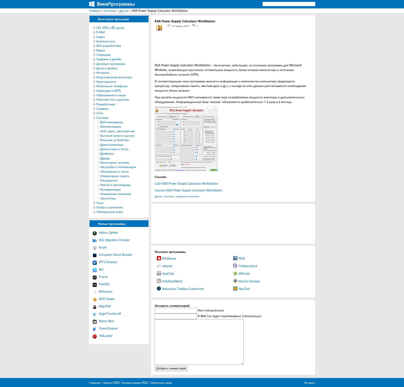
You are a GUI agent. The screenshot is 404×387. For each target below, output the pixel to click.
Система (110, 10)
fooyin (103, 247)
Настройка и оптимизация (118, 167)
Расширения (109, 180)
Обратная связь (160, 382)
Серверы (102, 108)
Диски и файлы (106, 68)
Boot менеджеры (111, 122)
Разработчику (105, 104)
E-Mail (100, 32)
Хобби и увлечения (109, 207)
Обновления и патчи (114, 171)
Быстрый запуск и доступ (117, 135)
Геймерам (103, 54)
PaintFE (104, 284)
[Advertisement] (233, 48)
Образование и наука (111, 95)
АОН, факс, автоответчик (117, 131)
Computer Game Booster (115, 254)
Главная (94, 10)
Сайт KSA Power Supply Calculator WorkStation (186, 183)
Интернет (102, 72)
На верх (309, 382)
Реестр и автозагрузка (115, 185)
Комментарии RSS (135, 382)
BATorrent (105, 291)
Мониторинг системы (114, 162)
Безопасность (105, 41)
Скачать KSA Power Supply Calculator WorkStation (188, 190)
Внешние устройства (114, 140)
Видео (100, 50)
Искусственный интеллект (114, 77)
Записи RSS (111, 382)
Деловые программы (110, 63)
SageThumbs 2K (110, 313)
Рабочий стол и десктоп (112, 99)
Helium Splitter (108, 232)
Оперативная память (114, 176)
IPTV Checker (108, 262)
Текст (100, 203)
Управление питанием (115, 194)
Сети (99, 113)
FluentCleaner (108, 328)
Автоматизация (110, 126)
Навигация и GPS (108, 90)
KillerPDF (105, 306)
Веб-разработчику (108, 45)
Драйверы (107, 153)
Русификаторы (110, 189)
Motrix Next (106, 321)
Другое (124, 10)
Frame (103, 277)
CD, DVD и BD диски (110, 27)
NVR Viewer (107, 299)
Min (101, 269)
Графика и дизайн (108, 59)
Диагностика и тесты (114, 149)
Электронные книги (109, 212)
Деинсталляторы (111, 144)
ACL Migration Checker (114, 240)
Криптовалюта (106, 81)
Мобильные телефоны (112, 86)
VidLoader (106, 336)
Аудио (100, 37)
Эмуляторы (108, 198)
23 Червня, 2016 (180, 26)
